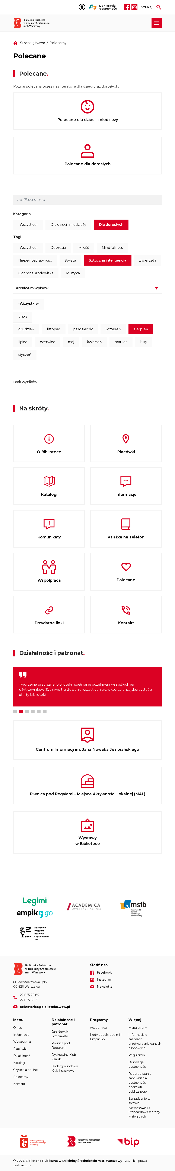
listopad (53, 329)
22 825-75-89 (29, 995)
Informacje (21, 1035)
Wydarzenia (22, 1042)
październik (83, 329)
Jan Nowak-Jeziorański (60, 1034)
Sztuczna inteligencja (107, 260)
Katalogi (19, 1063)
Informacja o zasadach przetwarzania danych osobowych (144, 1041)
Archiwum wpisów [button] (32, 288)
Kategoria (22, 214)
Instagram (134, 7)
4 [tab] (33, 711)
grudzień (26, 329)
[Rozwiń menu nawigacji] (157, 23)
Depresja (58, 248)
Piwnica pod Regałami (61, 1045)
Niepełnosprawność (35, 260)
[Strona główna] (33, 23)
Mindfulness (112, 248)
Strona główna (32, 43)
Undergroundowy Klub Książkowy (65, 1068)
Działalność (21, 1056)
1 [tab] (15, 711)
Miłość (84, 248)
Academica (98, 1028)
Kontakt (19, 1084)
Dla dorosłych (111, 225)
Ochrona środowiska (35, 273)
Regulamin (136, 1055)
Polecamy (20, 1077)
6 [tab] (45, 711)
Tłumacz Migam (93, 7)
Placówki (19, 1049)
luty (143, 342)
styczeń (24, 355)
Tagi (17, 237)
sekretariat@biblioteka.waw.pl (45, 1007)
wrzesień (113, 329)
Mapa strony (137, 1028)
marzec (121, 342)
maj (71, 342)
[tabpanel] (87, 686)
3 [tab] (27, 711)
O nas (17, 1028)
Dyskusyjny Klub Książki (64, 1057)
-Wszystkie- (28, 225)
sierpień (141, 329)
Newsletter (105, 986)
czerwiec (47, 342)
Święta (70, 260)
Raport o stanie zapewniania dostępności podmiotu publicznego (139, 1082)
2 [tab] (21, 711)
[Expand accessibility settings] (83, 7)
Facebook (127, 7)
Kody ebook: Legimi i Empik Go (105, 1037)
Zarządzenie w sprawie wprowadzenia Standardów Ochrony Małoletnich (144, 1107)
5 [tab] (39, 711)
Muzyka (73, 273)
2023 (22, 317)
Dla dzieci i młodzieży (68, 225)
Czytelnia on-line (25, 1070)
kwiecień (94, 342)
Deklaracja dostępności (108, 7)
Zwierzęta (147, 260)
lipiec (22, 342)
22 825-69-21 (29, 1000)
